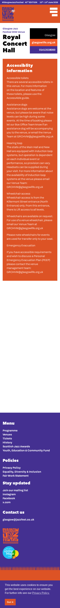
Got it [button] (10, 602)
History (7, 442)
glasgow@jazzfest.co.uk (18, 519)
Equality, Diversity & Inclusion (22, 471)
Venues (7, 434)
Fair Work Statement (15, 475)
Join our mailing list (15, 490)
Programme (10, 430)
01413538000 (47, 49)
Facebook (9, 498)
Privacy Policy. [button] (41, 593)
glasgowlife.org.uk (43, 42)
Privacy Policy (12, 467)
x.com (6, 502)
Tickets (7, 438)
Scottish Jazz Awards (16, 446)
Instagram (9, 494)
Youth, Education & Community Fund (26, 450)
